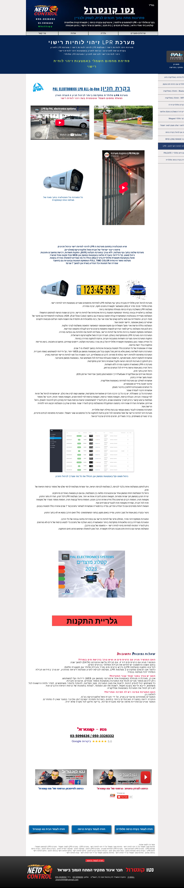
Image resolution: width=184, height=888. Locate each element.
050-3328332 (61, 877)
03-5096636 (78, 877)
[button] (138, 33)
